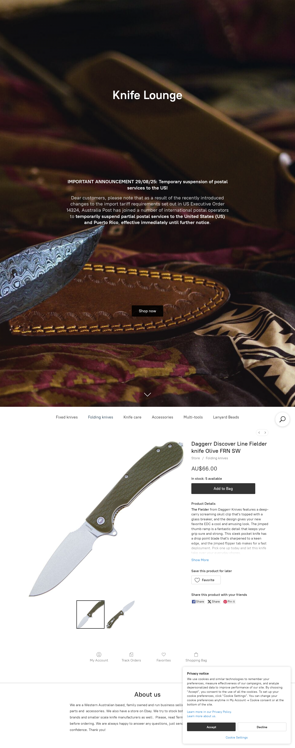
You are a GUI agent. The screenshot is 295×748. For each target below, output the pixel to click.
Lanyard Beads (226, 417)
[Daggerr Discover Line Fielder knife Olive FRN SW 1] (120, 614)
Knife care (132, 417)
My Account (99, 660)
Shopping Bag (196, 660)
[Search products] (282, 419)
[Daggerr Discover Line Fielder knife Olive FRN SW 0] (90, 614)
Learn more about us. (201, 716)
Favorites (164, 660)
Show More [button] (200, 560)
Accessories (162, 417)
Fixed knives (67, 417)
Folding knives (100, 417)
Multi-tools (193, 417)
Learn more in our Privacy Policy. (209, 712)
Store (195, 458)
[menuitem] (259, 432)
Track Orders (131, 660)
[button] (206, 580)
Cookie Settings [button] (237, 737)
